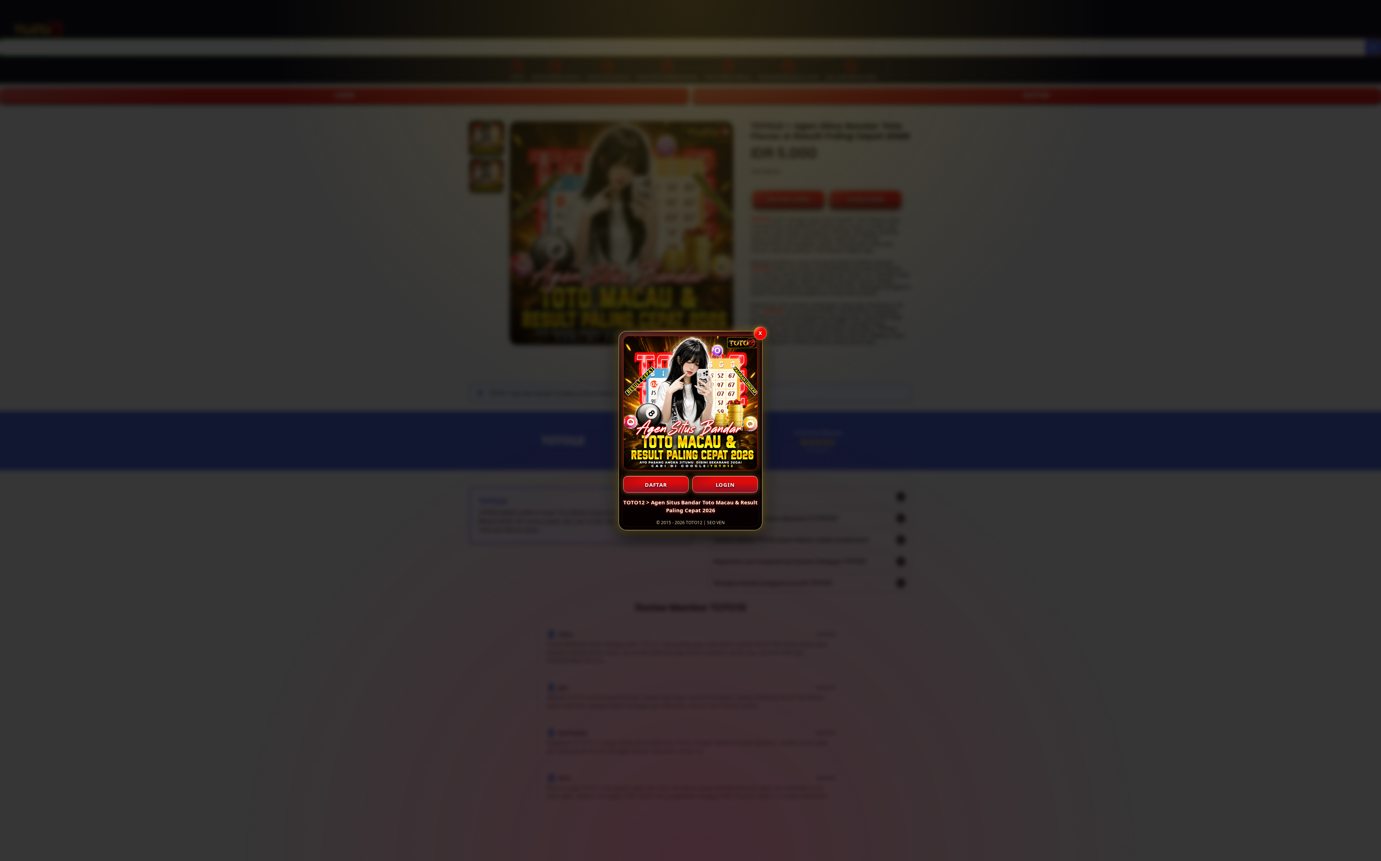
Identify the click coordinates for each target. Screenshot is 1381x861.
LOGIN (725, 484)
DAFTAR (656, 484)
